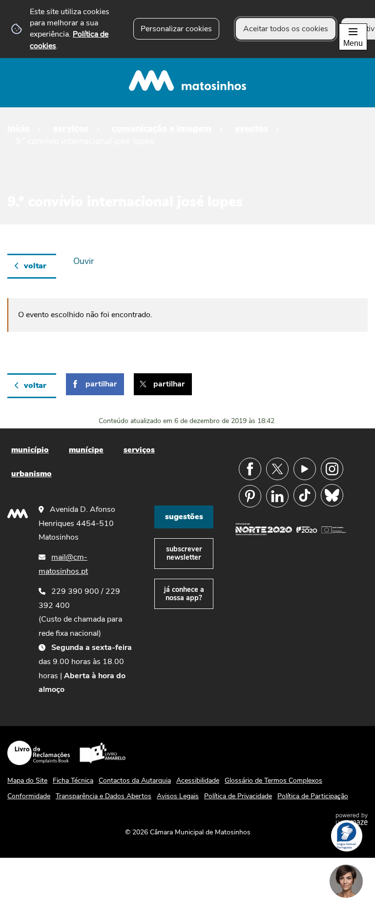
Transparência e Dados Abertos (103, 796)
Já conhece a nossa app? (184, 594)
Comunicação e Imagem (161, 128)
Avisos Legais (178, 796)
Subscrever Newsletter (184, 553)
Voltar (35, 266)
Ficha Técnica (73, 780)
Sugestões (184, 516)
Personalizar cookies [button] (176, 28)
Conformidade (28, 796)
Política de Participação (312, 796)
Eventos (251, 128)
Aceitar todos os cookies (285, 28)
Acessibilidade (197, 780)
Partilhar (101, 384)
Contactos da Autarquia (135, 780)
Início (18, 128)
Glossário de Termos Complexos (273, 780)
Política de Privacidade (238, 796)
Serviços (70, 128)
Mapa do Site (27, 780)
